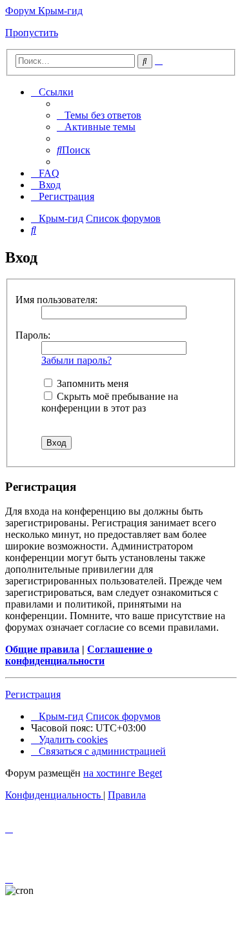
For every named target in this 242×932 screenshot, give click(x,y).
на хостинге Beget (122, 773)
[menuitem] (99, 115)
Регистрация (33, 694)
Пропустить (31, 32)
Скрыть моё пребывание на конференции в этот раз (109, 402)
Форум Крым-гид (44, 10)
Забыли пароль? (76, 360)
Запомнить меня (91, 383)
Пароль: (32, 335)
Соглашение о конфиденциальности (78, 655)
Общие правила (42, 649)
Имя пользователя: (56, 299)
